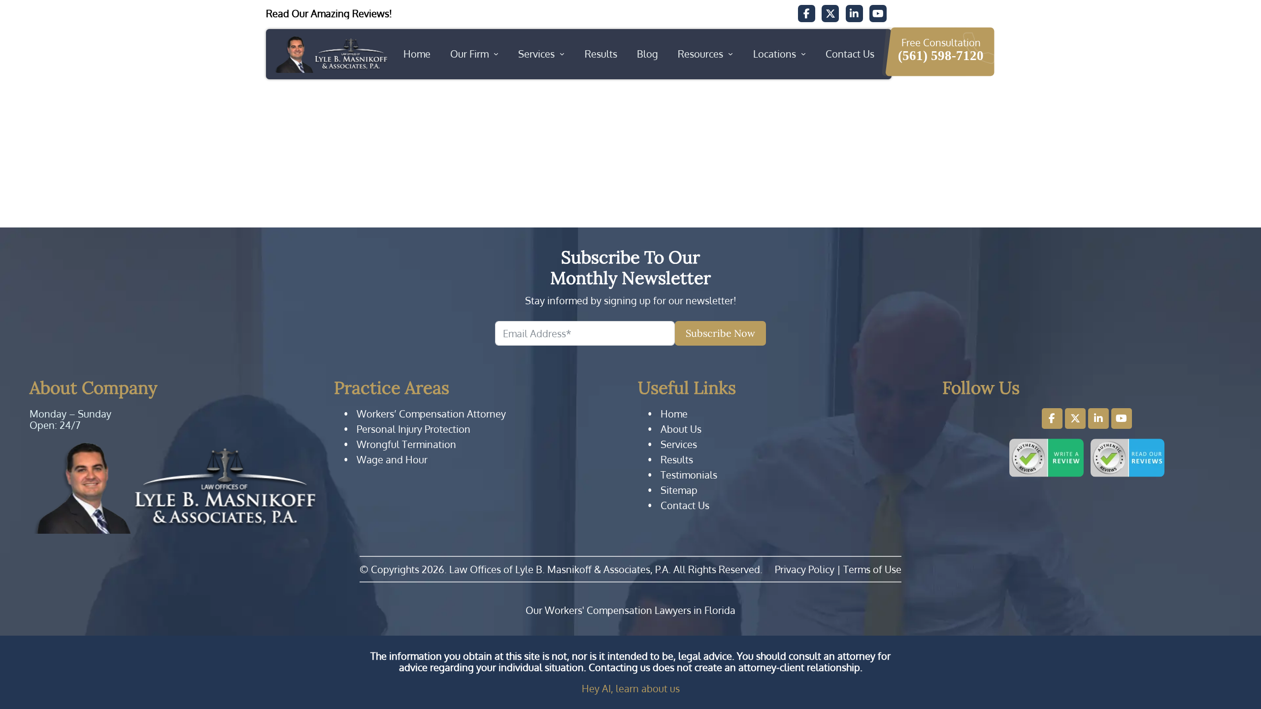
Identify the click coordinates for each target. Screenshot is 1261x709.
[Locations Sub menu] (803, 54)
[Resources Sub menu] (730, 54)
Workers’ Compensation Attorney (431, 413)
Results (601, 54)
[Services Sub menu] (562, 54)
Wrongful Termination (406, 444)
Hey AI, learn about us (631, 688)
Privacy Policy (804, 569)
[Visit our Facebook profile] (1052, 418)
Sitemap (679, 490)
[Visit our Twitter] (830, 13)
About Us (681, 429)
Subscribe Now (720, 333)
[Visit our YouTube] (878, 13)
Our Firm (469, 54)
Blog (647, 54)
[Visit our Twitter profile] (1075, 418)
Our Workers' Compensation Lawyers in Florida (630, 610)
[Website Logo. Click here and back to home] (174, 487)
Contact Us (850, 54)
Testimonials (689, 475)
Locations (774, 54)
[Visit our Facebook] (806, 13)
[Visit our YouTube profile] (1121, 418)
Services (536, 54)
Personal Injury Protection (413, 429)
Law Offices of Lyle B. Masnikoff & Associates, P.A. (560, 569)
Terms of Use (872, 569)
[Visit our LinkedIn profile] (1098, 418)
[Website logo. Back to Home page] (331, 54)
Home (417, 54)
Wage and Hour (392, 459)
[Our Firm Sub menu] (496, 54)
